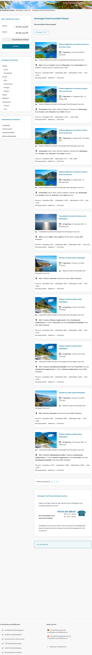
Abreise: (5, 32)
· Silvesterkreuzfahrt (7, 132)
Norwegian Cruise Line (23, 10)
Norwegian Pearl (42, 32)
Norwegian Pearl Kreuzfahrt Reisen (43, 10)
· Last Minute (5, 125)
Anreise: (5, 26)
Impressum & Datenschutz (58, 647)
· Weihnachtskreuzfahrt (8, 136)
